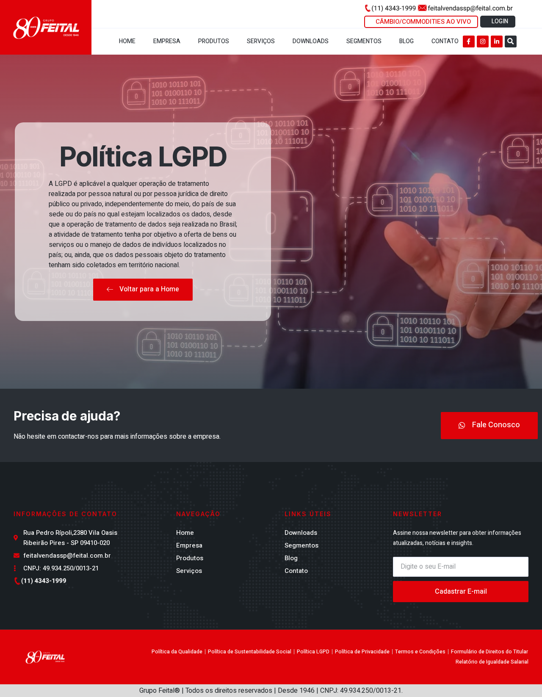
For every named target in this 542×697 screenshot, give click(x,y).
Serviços (261, 41)
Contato (445, 41)
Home (127, 41)
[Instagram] (483, 41)
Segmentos (364, 41)
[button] (511, 41)
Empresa (166, 41)
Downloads (311, 41)
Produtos (213, 41)
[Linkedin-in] (497, 41)
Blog (406, 41)
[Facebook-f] (469, 41)
